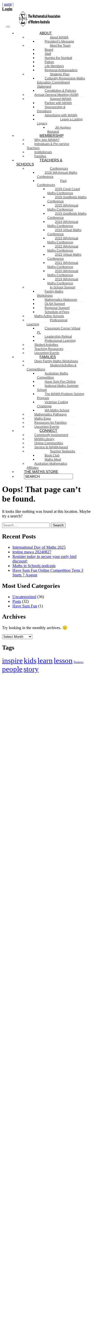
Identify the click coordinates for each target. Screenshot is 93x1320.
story (31, 669)
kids (30, 660)
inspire (12, 660)
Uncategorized (24, 597)
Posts (16, 601)
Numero (78, 662)
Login (7, 9)
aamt (8, 4)
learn (45, 660)
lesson (63, 660)
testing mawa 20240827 (31, 552)
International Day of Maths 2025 (39, 547)
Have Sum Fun (24, 606)
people (12, 669)
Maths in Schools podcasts (34, 566)
